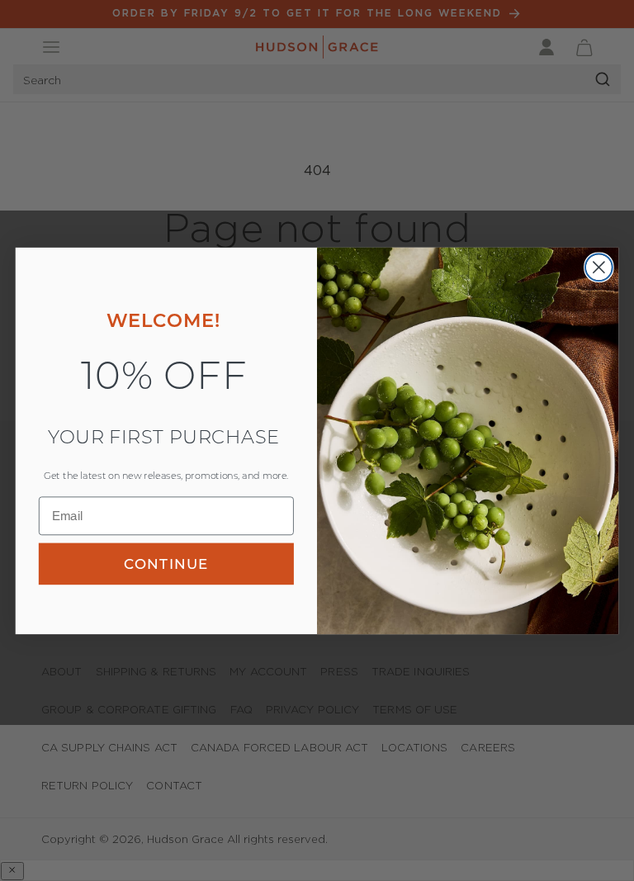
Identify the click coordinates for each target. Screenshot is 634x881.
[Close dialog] (599, 267)
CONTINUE (166, 563)
